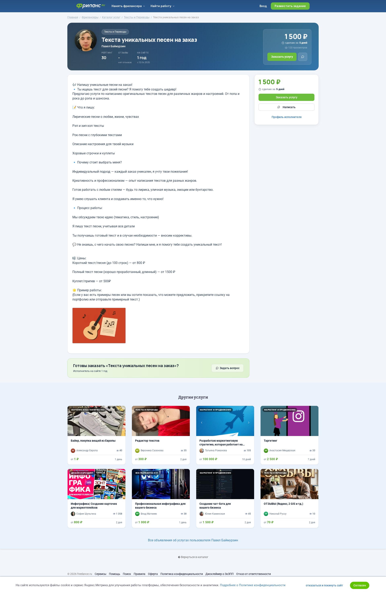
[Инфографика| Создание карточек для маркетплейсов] (96, 498)
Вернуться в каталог (194, 557)
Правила (139, 574)
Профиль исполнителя (287, 116)
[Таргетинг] (289, 435)
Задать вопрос (229, 368)
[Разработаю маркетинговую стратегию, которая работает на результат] (225, 435)
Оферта (153, 574)
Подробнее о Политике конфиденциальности (252, 585)
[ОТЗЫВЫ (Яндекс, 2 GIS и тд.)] (289, 498)
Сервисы (100, 574)
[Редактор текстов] (161, 435)
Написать (289, 107)
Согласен (359, 585)
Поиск (127, 574)
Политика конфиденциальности (181, 574)
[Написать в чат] (302, 57)
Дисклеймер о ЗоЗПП (219, 574)
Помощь (114, 574)
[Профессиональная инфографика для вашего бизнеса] (161, 498)
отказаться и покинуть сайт (324, 585)
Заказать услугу (282, 56)
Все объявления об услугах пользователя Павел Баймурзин (193, 540)
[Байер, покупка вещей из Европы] (96, 435)
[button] (200, 421)
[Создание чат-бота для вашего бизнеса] (225, 498)
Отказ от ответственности (253, 574)
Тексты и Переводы (115, 31)
